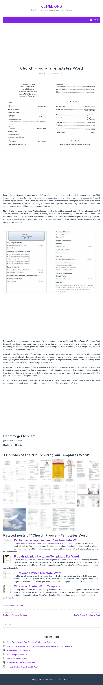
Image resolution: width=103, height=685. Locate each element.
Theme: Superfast (64, 679)
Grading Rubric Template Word (18, 650)
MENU (95, 20)
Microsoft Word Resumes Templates (21, 662)
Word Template (17, 605)
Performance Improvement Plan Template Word (47, 540)
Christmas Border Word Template (37, 586)
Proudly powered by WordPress (44, 679)
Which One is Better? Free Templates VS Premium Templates (31, 642)
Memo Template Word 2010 (17, 654)
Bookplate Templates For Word (15, 613)
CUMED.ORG (51, 6)
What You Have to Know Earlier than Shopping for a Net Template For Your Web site (39, 646)
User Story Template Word (17, 658)
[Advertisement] (51, 44)
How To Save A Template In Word (86, 613)
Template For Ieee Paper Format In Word (22, 667)
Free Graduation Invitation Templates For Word (46, 557)
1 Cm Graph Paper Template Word (37, 573)
